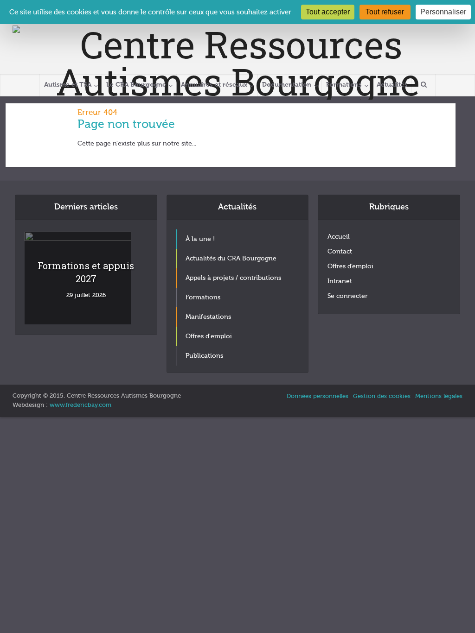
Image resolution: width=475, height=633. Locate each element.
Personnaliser (443, 12)
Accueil (338, 237)
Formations (344, 85)
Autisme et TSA (67, 85)
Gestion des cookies (382, 396)
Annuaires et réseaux (214, 85)
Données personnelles (317, 396)
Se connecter (347, 296)
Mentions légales (438, 396)
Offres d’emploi (350, 266)
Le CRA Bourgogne (136, 85)
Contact (339, 251)
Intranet (339, 281)
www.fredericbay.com (80, 405)
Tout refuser (385, 12)
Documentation (286, 85)
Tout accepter (328, 12)
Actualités (392, 85)
